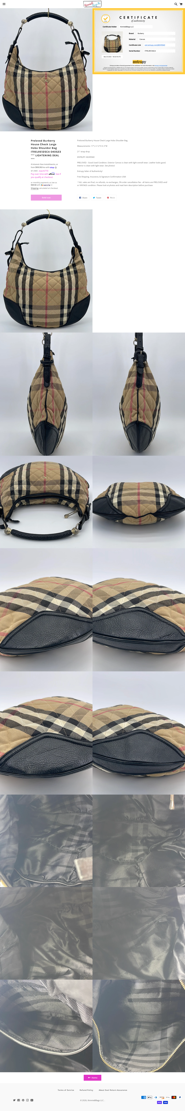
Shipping (34, 188)
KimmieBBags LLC (95, 1100)
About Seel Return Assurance (113, 1090)
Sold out (46, 197)
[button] (46, 183)
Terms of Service (66, 1090)
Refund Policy (86, 1090)
